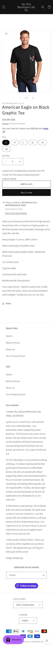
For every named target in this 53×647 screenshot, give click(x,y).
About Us (10, 349)
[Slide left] (20, 98)
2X (42, 142)
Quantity (6, 155)
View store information (16, 213)
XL (33, 142)
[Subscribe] (43, 575)
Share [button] (8, 303)
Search (9, 336)
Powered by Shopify (39, 642)
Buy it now (26, 192)
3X (6, 149)
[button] (3, 7)
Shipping (5, 124)
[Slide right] (33, 98)
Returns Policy (13, 342)
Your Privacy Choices (15, 356)
